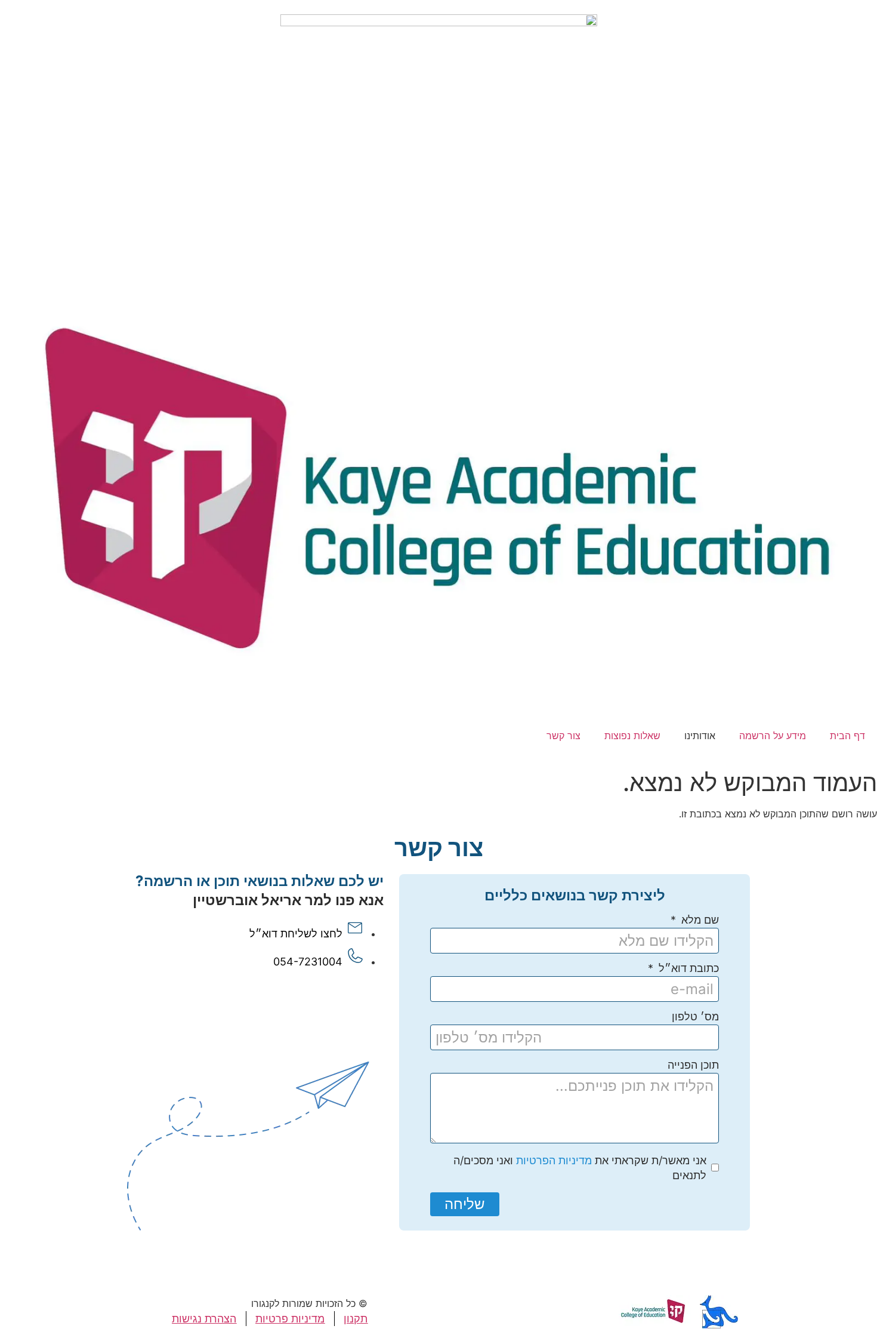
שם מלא (698, 920)
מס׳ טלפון (695, 1017)
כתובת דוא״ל (687, 968)
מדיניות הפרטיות (554, 1160)
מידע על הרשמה (772, 736)
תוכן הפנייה (693, 1065)
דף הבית (847, 736)
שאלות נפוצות (632, 736)
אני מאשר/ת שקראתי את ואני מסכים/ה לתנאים (579, 1168)
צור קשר (563, 736)
